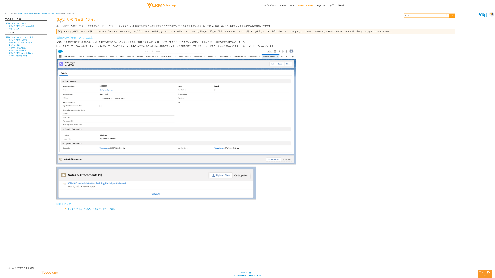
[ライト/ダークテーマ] (491, 14)
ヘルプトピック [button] (269, 5)
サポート (244, 273)
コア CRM (19, 13)
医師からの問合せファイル (16, 23)
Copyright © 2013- (246, 275)
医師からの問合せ (29, 13)
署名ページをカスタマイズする (20, 43)
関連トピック (14, 29)
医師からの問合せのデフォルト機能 (47, 13)
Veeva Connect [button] (305, 5)
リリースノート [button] (287, 5)
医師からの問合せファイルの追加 (21, 26)
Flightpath (321, 5)
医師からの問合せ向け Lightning (21, 53)
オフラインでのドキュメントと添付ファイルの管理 (91, 209)
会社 (251, 273)
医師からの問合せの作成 (18, 40)
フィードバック (485, 274)
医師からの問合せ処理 (17, 50)
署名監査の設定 (15, 45)
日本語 (341, 5)
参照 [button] (332, 5)
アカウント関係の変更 (17, 48)
